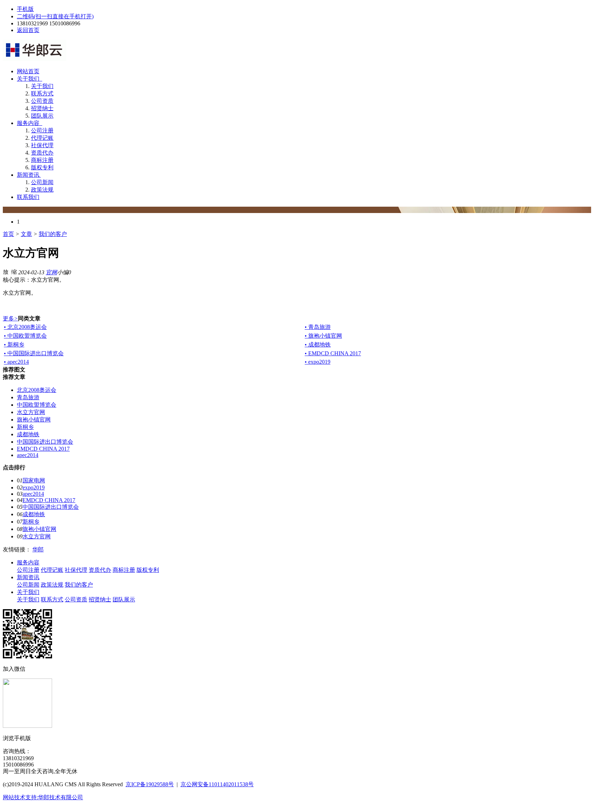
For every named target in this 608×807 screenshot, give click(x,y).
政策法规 (42, 190)
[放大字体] (5, 271)
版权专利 (42, 167)
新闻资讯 (28, 175)
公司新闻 (42, 182)
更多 (10, 318)
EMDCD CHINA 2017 (43, 449)
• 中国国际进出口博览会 (34, 353)
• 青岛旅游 (318, 327)
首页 (8, 234)
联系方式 (42, 93)
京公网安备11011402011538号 (217, 784)
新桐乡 (25, 427)
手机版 (25, 9)
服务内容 (29, 123)
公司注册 (42, 130)
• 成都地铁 (318, 345)
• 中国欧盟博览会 (25, 336)
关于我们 (29, 79)
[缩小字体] (14, 271)
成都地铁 (28, 434)
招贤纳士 (42, 108)
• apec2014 (16, 362)
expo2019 (34, 487)
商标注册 (42, 160)
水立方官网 (31, 412)
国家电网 (34, 480)
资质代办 (42, 153)
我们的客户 (53, 234)
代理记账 (42, 138)
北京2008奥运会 (36, 390)
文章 (26, 234)
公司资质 (42, 101)
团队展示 (42, 116)
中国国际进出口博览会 (45, 442)
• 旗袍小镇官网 (323, 336)
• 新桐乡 (14, 345)
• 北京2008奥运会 (25, 327)
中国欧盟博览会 (36, 405)
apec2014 (27, 455)
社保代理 (42, 145)
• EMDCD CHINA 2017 (333, 353)
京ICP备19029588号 (150, 784)
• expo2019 (317, 362)
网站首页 (28, 71)
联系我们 (28, 197)
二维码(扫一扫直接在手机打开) (55, 16)
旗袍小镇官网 (34, 420)
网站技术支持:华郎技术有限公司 (43, 797)
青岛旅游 (28, 397)
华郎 (38, 549)
